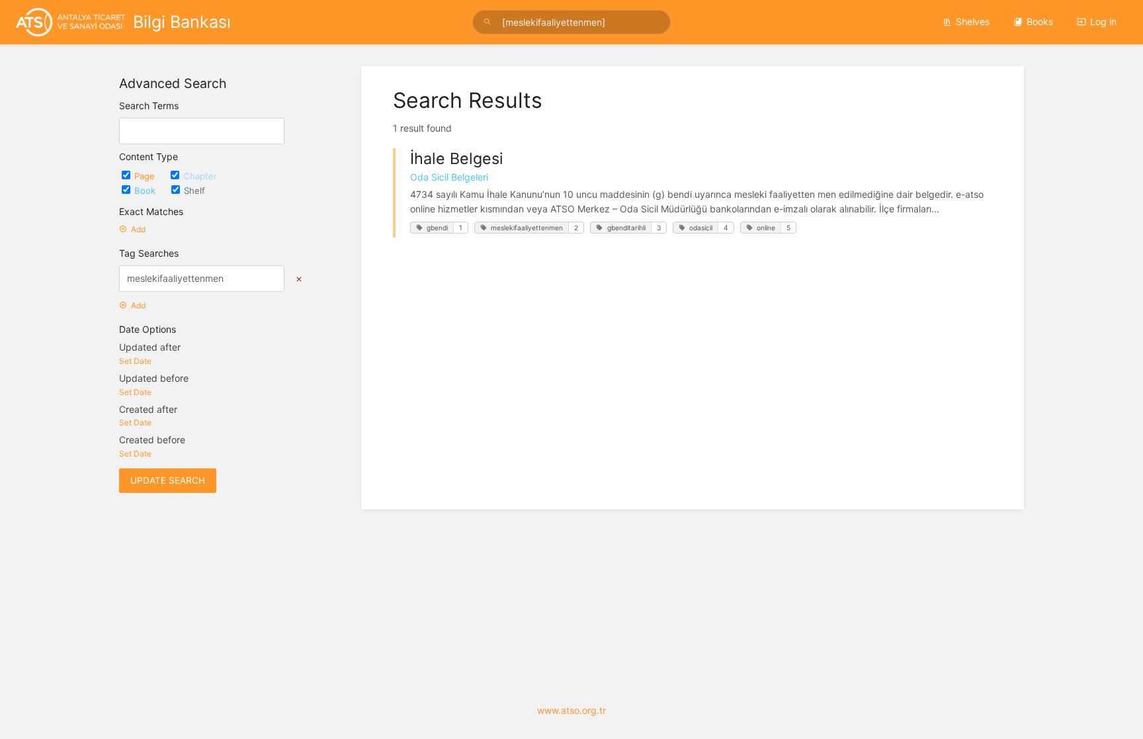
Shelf (194, 190)
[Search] (489, 22)
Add (138, 229)
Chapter (200, 176)
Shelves (973, 21)
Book (146, 190)
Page (145, 176)
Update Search (167, 480)
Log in (1103, 21)
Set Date (135, 361)
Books (1040, 21)
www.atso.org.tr (571, 710)
